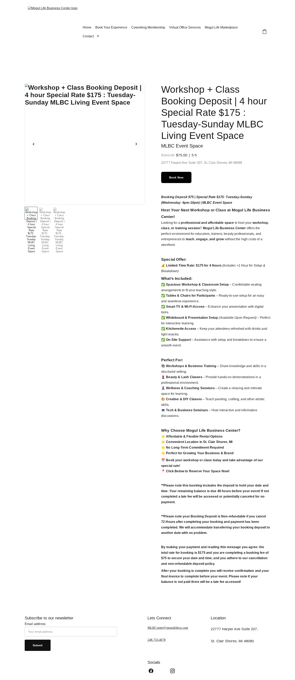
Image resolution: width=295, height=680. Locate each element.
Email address (35, 624)
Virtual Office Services (185, 27)
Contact (88, 36)
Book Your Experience (111, 27)
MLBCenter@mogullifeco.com (168, 627)
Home (87, 27)
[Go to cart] (264, 32)
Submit (38, 645)
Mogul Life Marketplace (221, 27)
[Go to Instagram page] (172, 671)
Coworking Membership (148, 27)
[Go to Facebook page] (151, 671)
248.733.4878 (157, 639)
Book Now (176, 177)
